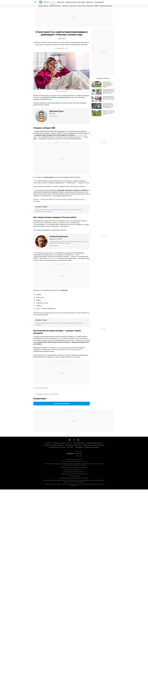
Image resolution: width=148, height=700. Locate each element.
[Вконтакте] (69, 439)
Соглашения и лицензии (58, 443)
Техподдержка (79, 447)
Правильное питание (71, 2)
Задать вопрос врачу (78, 443)
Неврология (65, 5)
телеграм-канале (53, 258)
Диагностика (90, 2)
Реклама (69, 443)
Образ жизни (60, 2)
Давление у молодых (55, 5)
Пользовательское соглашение (73, 445)
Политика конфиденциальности (94, 443)
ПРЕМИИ (96, 5)
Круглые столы (81, 5)
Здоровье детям (99, 2)
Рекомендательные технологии (57, 447)
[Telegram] (78, 439)
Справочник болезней (105, 5)
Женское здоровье (43, 5)
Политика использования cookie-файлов (93, 445)
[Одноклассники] (74, 439)
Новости (46, 2)
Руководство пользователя (92, 447)
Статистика (70, 447)
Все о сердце (81, 2)
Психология (73, 5)
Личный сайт (53, 245)
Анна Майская (44, 388)
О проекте (48, 443)
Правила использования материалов (53, 445)
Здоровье (53, 2)
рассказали (60, 338)
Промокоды (89, 5)
